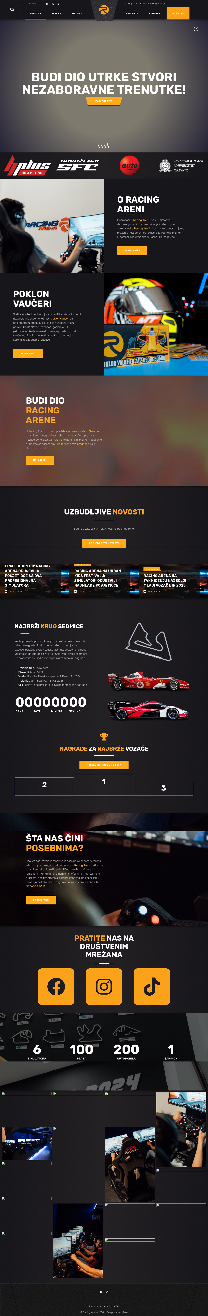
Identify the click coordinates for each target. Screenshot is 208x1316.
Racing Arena (82, 564)
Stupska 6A (112, 1306)
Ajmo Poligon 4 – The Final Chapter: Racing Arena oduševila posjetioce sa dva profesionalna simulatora (27, 573)
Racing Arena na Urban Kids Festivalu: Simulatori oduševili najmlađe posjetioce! (97, 578)
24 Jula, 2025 (15, 591)
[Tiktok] (152, 986)
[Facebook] (56, 986)
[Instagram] (104, 986)
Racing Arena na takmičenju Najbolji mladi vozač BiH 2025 (164, 581)
